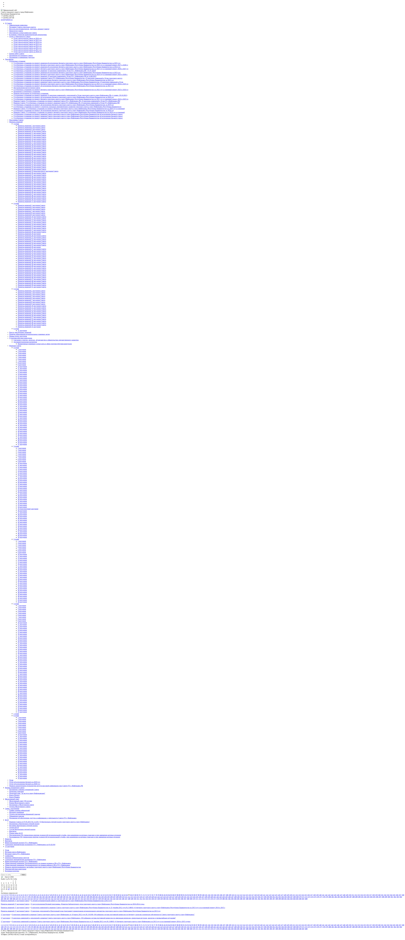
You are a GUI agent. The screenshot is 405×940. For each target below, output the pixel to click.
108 (227, 895)
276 (318, 897)
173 (14, 897)
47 (91, 895)
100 (203, 895)
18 (30, 895)
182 (40, 897)
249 (238, 897)
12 (17, 895)
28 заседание (22, 401)
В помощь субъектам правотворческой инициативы (28, 35)
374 (206, 899)
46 (89, 895)
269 (297, 897)
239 (208, 897)
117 (252, 895)
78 (156, 895)
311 (20, 899)
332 (81, 899)
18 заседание (22, 382)
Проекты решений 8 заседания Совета (31, 127)
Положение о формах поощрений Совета (24, 789)
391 (256, 899)
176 (23, 897)
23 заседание (22, 391)
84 (169, 895)
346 (123, 899)
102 (209, 895)
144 (332, 895)
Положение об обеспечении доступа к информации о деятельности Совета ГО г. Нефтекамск (42, 818)
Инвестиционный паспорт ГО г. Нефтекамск (21, 843)
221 (155, 897)
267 (291, 897)
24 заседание (22, 393)
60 (118, 895)
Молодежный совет (12, 799)
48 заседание (22, 439)
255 (256, 897)
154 (361, 895)
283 (338, 897)
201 (96, 897)
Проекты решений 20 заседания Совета (32, 236)
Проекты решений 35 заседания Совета (32, 256)
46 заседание (22, 435)
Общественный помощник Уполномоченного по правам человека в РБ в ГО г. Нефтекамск (38, 863)
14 (21, 895)
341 (108, 899)
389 (250, 899)
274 (312, 897)
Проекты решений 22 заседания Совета (32, 148)
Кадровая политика (12, 871)
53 (104, 895)
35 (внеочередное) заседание (28, 509)
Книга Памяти (14, 797)
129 (287, 895)
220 (152, 897)
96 (194, 895)
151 (352, 895)
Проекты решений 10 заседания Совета (32, 131)
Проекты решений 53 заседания (29, 327)
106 (221, 895)
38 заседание (22, 420)
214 (135, 897)
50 (97, 895)
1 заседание (22, 349)
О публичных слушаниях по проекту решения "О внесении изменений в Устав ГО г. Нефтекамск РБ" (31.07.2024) (55, 71)
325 (61, 899)
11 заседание (22, 368)
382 (229, 899)
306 (5, 899)
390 (253, 899)
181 (37, 897)
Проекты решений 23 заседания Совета (32, 241)
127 (282, 895)
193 (73, 897)
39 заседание (22, 421)
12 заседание (22, 370)
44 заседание (22, 431)
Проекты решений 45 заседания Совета (32, 190)
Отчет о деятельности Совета (19, 36)
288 (353, 897)
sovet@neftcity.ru (7, 20)
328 (70, 899)
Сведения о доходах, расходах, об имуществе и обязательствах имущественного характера (46, 340)
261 (273, 897)
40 (76, 895)
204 (105, 897)
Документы (9, 59)
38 (72, 895)
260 (270, 897)
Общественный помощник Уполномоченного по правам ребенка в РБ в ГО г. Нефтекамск (37, 865)
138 (314, 895)
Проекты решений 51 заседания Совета (32, 287)
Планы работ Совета (16, 53)
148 (344, 895)
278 (324, 897)
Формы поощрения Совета (14, 788)
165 (394, 895)
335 (90, 899)
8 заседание (22, 363)
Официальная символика (18, 25)
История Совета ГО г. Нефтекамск (17, 854)
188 (58, 897)
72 (144, 895)
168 (403, 895)
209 (120, 897)
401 (285, 899)
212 (129, 897)
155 (364, 895)
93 (188, 895)
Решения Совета (15, 346)
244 (223, 897)
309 (14, 899)
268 (294, 897)
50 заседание (22, 442)
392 (259, 899)
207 (114, 897)
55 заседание (22, 708)
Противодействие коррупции (15, 869)
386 (241, 899)
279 (327, 897)
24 (42, 895)
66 (131, 895)
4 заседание (22, 355)
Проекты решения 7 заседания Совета (31, 211)
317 (37, 899)
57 (112, 895)
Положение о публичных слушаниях (27, 91)
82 (165, 895)
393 (262, 899)
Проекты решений (16, 122)
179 (31, 897)
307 (8, 899)
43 (82, 895)
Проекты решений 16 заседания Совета (32, 141)
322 (52, 899)
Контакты (12, 831)
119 (258, 895)
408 (306, 899)
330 (76, 899)
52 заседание (22, 702)
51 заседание (22, 444)
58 (114, 895)
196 (82, 897)
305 (2, 899)
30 (55, 895)
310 (17, 899)
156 (367, 895)
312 (22, 899)
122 (267, 895)
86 (173, 895)
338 (99, 899)
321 (49, 899)
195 (79, 897)
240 (211, 897)
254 (253, 897)
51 (99, 895)
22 (38, 895)
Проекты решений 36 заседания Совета (32, 173)
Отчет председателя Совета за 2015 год (28, 40)
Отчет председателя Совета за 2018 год (28, 52)
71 (141, 895)
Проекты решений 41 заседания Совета (32, 182)
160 (379, 895)
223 (161, 897)
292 (365, 897)
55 (108, 895)
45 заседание (22, 433)
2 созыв (16, 539)
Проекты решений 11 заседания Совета (32, 133)
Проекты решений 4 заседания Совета (31, 207)
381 (226, 899)
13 (19, 895)
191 (67, 897)
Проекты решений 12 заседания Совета (32, 135)
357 (155, 899)
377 (214, 899)
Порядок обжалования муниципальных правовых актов (29, 334)
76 (152, 895)
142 (326, 895)
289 (356, 897)
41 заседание (22, 425)
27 (49, 895)
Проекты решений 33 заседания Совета (32, 167)
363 (173, 899)
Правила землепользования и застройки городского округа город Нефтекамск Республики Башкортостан (43, 867)
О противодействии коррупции (20, 338)
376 (211, 899)
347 (126, 899)
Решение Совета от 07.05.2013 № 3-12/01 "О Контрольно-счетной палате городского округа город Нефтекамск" (49, 822)
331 (79, 899)
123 (270, 895)
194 (76, 897)
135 (305, 895)
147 (341, 895)
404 (294, 899)
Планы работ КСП (16, 833)
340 (105, 899)
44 (85, 895)
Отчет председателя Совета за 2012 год (28, 46)
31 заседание (22, 330)
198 (87, 897)
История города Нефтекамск (15, 852)
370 (194, 899)
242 (217, 897)
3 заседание (22, 353)
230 (182, 897)
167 (400, 895)
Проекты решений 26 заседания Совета (32, 154)
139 (317, 895)
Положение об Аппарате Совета (21, 55)
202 (99, 897)
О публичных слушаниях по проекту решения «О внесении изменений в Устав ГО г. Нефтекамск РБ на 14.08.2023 (55, 76)
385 (238, 899)
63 (125, 895)
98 (198, 895)
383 (232, 899)
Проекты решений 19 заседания (29, 234)
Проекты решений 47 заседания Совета (32, 194)
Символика (9, 856)
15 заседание (22, 376)
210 (123, 897)
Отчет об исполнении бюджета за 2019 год (24, 782)
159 (376, 895)
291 (362, 897)
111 (235, 895)
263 (279, 897)
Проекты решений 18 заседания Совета (32, 145)
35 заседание (22, 414)
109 (230, 895)
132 (296, 895)
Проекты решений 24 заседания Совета (32, 150)
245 (226, 897)
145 (335, 895)
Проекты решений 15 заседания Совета (32, 226)
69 (137, 895)
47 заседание (22, 437)
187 (55, 897)
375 (208, 899)
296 (377, 897)
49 (95, 895)
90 (182, 895)
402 (288, 899)
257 (262, 897)
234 (194, 897)
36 (68, 895)
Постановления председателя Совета (27, 88)
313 (25, 899)
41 (78, 895)
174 (17, 897)
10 (13, 895)
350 (135, 899)
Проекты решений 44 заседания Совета (32, 188)
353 (143, 899)
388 (247, 899)
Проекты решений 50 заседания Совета (32, 200)
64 (127, 895)
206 (111, 897)
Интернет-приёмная (16, 812)
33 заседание (22, 410)
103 (212, 895)
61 (120, 895)
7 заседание (22, 361)
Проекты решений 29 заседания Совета (32, 160)
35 (66, 895)
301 (392, 897)
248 (235, 897)
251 (244, 897)
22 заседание (22, 389)
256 (259, 897)
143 (329, 895)
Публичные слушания (17, 61)
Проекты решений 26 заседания (29, 247)
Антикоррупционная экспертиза (25, 342)
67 (133, 895)
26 (47, 895)
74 (148, 895)
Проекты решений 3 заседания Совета (31, 205)
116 (249, 895)
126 (279, 895)
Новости (8, 839)
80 (160, 895)
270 (300, 897)
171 (8, 897)
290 (359, 897)
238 (206, 897)
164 (391, 895)
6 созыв (16, 329)
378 (217, 899)
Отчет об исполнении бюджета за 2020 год (24, 784)
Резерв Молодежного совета (19, 803)
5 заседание (22, 357)
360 (164, 899)
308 (11, 899)
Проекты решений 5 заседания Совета (31, 296)
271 (303, 897)
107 (224, 895)
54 (106, 895)
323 (55, 899)
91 (184, 895)
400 (282, 899)
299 (386, 897)
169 (2, 897)
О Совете (8, 23)
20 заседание (22, 385)
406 (300, 899)
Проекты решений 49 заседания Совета (32, 198)
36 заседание (22, 416)
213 (132, 897)
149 (347, 895)
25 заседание (22, 395)
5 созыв (16, 289)
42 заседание (22, 427)
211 (126, 897)
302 (395, 897)
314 (28, 899)
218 (146, 897)
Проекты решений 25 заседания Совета (32, 152)
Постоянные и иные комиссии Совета (23, 33)
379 (220, 899)
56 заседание (22, 710)
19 (32, 895)
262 (276, 897)
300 (389, 897)
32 (59, 895)
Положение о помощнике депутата (21, 57)
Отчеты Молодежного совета (19, 807)
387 (244, 899)
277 (321, 897)
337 (96, 899)
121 (264, 895)
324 (58, 899)
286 (347, 897)
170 (5, 897)
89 (179, 895)
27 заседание (22, 399)
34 (63, 895)
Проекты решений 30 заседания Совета (32, 162)
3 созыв (16, 124)
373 (203, 899)
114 (244, 895)
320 (46, 899)
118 (255, 895)
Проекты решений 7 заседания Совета (31, 126)
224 (164, 897)
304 (400, 897)
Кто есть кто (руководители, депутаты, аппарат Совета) (29, 29)
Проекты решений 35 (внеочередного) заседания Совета (38, 171)
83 (167, 895)
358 (158, 899)
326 (64, 899)
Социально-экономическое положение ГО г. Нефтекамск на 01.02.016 (30, 844)
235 (197, 897)
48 (93, 895)
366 (182, 899)
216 (141, 897)
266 (288, 897)
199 (90, 897)
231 (185, 897)
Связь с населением (12, 808)
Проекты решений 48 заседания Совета (32, 196)
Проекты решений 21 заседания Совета (32, 237)
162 (385, 895)
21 (36, 895)
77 (154, 895)
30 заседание (22, 404)
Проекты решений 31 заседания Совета (32, 163)
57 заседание (22, 712)
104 (215, 895)
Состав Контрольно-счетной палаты (22, 829)
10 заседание (22, 366)
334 (87, 899)
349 (132, 899)
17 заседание (22, 380)
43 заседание (22, 429)
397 (273, 899)
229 (179, 897)
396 (270, 899)
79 (158, 895)
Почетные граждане (16, 791)
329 (73, 899)
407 (303, 899)
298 (383, 897)
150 (349, 895)
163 (388, 895)
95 (192, 895)
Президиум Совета (16, 31)
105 (218, 895)
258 (265, 897)
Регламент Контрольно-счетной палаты (23, 826)
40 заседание (22, 423)
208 (117, 897)
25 (44, 895)
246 (229, 897)
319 (43, 899)
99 (201, 895)
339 (102, 899)
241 (214, 897)
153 (358, 895)
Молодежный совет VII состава (20, 801)
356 (152, 899)
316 (34, 899)
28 (51, 895)
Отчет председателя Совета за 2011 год (28, 48)
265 (285, 897)
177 (25, 897)
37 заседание (22, 418)
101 (206, 895)
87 (175, 895)
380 (223, 899)
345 (120, 899)
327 (67, 899)
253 (250, 897)
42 (80, 895)
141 (323, 895)
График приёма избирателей (19, 810)
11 (15, 895)
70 (139, 895)
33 (61, 895)
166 (397, 895)
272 (306, 897)
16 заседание (22, 378)
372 (200, 899)
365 (179, 899)
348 (129, 899)
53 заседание (22, 704)
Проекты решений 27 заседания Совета (32, 156)
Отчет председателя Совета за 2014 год (28, 42)
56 (110, 895)
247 (232, 897)
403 (291, 899)
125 (276, 895)
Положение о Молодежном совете (21, 805)
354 (146, 899)
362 (170, 899)
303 (397, 897)
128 (285, 895)
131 (293, 895)
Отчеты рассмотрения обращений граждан (24, 814)
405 (297, 899)
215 (138, 897)
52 (101, 895)
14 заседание (22, 374)
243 (220, 897)
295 (374, 897)
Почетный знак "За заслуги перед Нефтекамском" (27, 793)
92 (186, 895)
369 (191, 899)
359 (161, 899)
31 (57, 895)
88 (177, 895)
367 (185, 899)
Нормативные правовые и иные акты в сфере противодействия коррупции (45, 344)
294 (371, 897)
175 (20, 897)
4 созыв (16, 203)
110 (233, 895)
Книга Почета (14, 795)
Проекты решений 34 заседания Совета (32, 169)
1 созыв (16, 714)
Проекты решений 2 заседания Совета (31, 291)
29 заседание (22, 403)
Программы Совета (16, 120)
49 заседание (22, 440)
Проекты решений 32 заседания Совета (32, 165)
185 (49, 897)
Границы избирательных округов (17, 858)
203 (102, 897)
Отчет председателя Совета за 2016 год (28, 38)
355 (149, 899)
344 (117, 899)
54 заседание (22, 706)
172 (11, 897)
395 (268, 899)
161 (382, 895)
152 (355, 895)
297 (380, 897)
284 (341, 897)
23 (40, 895)
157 (370, 895)
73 (146, 895)
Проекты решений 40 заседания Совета (32, 181)
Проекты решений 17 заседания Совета (32, 143)
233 (191, 897)
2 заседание (22, 351)
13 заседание (22, 372)
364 (176, 899)
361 (167, 899)
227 (173, 897)
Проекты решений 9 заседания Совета (31, 129)
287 (350, 897)
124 (273, 895)
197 (85, 897)
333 (84, 899)
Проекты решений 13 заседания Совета (32, 137)
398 (276, 899)
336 (93, 899)
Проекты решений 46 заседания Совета (32, 192)
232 (188, 897)
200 (93, 897)
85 (171, 895)
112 (238, 895)
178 (28, 897)
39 (74, 895)
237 (203, 897)
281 (332, 897)
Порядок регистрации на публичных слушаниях (31, 93)
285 (344, 897)
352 (141, 899)
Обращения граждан (16, 816)
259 (268, 897)
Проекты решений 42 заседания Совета (32, 184)
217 (143, 897)
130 (290, 895)
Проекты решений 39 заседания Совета (32, 179)
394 (265, 899)
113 (241, 895)
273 (309, 897)
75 (150, 895)
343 (114, 899)
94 (190, 895)
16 (25, 895)
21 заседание (22, 387)
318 (40, 899)
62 (123, 895)
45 (87, 895)
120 (261, 895)
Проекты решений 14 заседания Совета (32, 139)
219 (149, 897)
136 (308, 895)
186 (52, 897)
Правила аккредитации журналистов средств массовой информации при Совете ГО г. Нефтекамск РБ (46, 786)
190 (64, 897)
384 (235, 899)
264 (282, 897)
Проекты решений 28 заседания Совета (32, 158)
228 (176, 897)
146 (338, 895)
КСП (7, 820)
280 (330, 897)
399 (279, 899)
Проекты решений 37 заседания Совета (32, 175)
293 (368, 897)
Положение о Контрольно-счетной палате (24, 824)
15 (23, 895)
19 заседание (22, 384)
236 (200, 897)
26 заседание (22, 397)
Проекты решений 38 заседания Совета (32, 177)
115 (247, 895)
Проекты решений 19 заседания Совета (32, 146)
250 (241, 897)
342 (111, 899)
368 (188, 899)
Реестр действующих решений (20, 332)
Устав (11, 780)
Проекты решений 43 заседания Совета (32, 186)
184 (46, 897)
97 (196, 895)
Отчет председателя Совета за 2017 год (28, 50)
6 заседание (22, 359)
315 (31, 899)
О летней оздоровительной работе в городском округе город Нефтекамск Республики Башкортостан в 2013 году (71, 901)
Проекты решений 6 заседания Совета (31, 209)
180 (34, 897)
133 (299, 895)
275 (315, 897)
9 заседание (22, 365)
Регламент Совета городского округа (22, 27)
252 (247, 897)
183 (43, 897)
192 (70, 897)
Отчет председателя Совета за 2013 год (28, 44)
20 (34, 895)
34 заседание (22, 412)
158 (373, 895)
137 (311, 895)
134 (302, 895)
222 (158, 897)
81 (163, 895)
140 (320, 895)
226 (170, 897)
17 (28, 895)
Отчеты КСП (14, 827)
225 (167, 897)
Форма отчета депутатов (18, 336)
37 (70, 895)
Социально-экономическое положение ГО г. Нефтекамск (25, 859)
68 (135, 895)
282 (335, 897)
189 (61, 897)
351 (138, 899)
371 (197, 899)
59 (116, 895)
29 (53, 895)
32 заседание (22, 408)
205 (108, 897)
